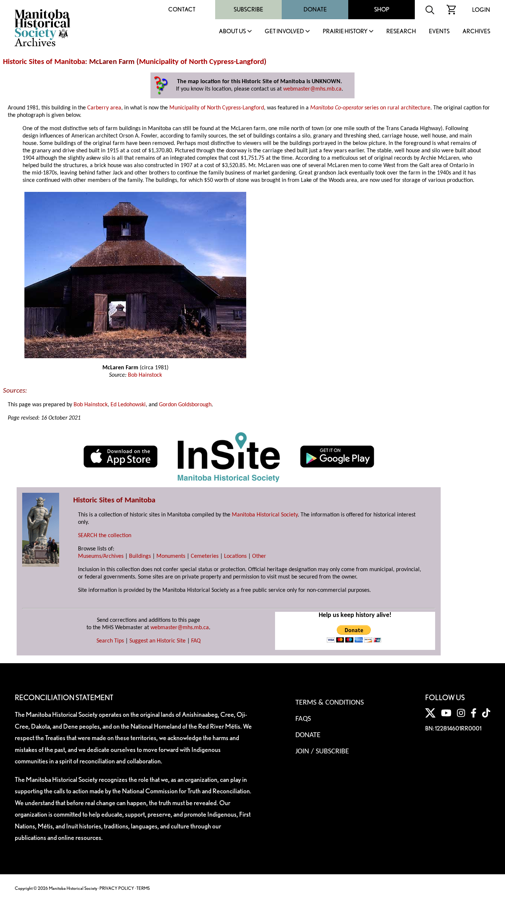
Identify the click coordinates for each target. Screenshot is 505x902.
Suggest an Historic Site (157, 641)
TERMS (143, 888)
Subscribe (248, 9)
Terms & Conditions (329, 702)
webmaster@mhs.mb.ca (312, 89)
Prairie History (345, 31)
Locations (235, 556)
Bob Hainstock (145, 375)
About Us (232, 31)
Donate (315, 9)
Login (481, 9)
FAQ (196, 641)
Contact (182, 9)
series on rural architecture (370, 108)
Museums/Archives (100, 556)
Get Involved (284, 31)
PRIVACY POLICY (116, 888)
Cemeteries (204, 556)
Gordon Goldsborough (185, 405)
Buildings (140, 556)
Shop (381, 9)
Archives (476, 31)
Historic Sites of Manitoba (44, 62)
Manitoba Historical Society (265, 515)
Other (259, 556)
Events (439, 31)
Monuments (170, 556)
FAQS (303, 719)
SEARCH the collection (104, 536)
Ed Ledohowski (128, 405)
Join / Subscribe (322, 751)
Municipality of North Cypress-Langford (201, 62)
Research (401, 31)
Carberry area (104, 108)
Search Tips (110, 641)
